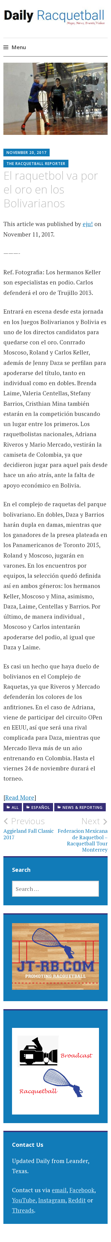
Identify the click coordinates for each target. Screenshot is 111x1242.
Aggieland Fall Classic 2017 (28, 828)
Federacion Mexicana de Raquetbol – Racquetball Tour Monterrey (83, 834)
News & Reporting (83, 807)
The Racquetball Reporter (35, 163)
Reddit (77, 1200)
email (59, 1190)
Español (40, 807)
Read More (19, 797)
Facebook (81, 1190)
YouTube (23, 1200)
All (15, 807)
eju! (88, 224)
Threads (23, 1210)
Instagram (51, 1200)
